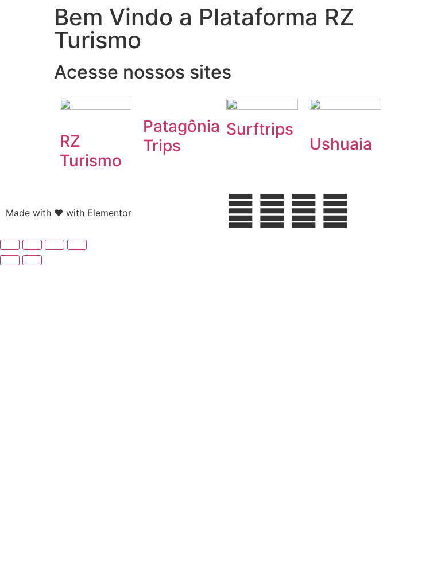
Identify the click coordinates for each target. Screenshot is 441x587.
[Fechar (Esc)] (77, 245)
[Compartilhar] (54, 245)
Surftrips (259, 129)
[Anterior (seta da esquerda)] (10, 260)
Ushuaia (341, 144)
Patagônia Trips (181, 135)
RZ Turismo (91, 150)
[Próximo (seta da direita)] (32, 260)
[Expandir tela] (32, 245)
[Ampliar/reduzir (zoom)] (10, 245)
